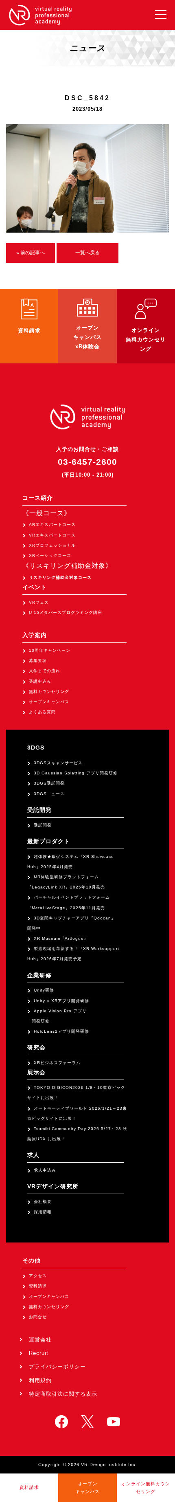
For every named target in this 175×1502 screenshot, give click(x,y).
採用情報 (43, 1212)
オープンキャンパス (49, 701)
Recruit (38, 1353)
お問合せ (38, 1317)
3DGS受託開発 (49, 783)
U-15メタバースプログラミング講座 (65, 612)
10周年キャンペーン (49, 650)
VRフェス (39, 602)
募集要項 (38, 660)
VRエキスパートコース (52, 535)
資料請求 (38, 1286)
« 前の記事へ (30, 252)
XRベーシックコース (50, 555)
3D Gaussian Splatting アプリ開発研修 (76, 773)
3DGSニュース (49, 794)
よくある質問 (42, 712)
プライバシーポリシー (57, 1366)
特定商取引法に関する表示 (63, 1394)
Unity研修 (44, 990)
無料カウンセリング (49, 691)
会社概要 (43, 1201)
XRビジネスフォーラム (57, 1062)
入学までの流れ (44, 671)
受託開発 (43, 825)
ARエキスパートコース (52, 524)
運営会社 (40, 1340)
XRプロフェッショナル (52, 545)
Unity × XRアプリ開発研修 (61, 1000)
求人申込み (45, 1170)
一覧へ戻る (87, 252)
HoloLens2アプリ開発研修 (61, 1031)
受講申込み (40, 681)
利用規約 (40, 1380)
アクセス (38, 1275)
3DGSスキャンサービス (58, 763)
